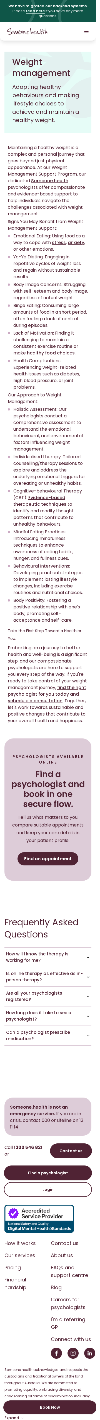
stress (59, 242)
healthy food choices (51, 353)
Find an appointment (48, 858)
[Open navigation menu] (86, 31)
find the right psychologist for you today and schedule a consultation (47, 694)
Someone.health (49, 181)
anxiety (76, 242)
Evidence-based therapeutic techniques (39, 500)
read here (35, 11)
